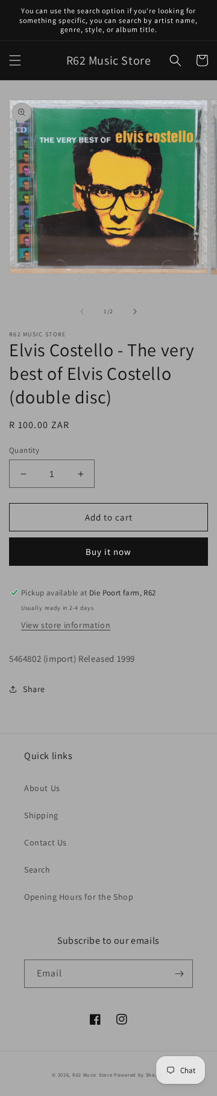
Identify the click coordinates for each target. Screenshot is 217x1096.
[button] (15, 60)
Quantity (24, 450)
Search (37, 869)
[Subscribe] (179, 974)
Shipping (41, 815)
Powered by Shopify (139, 1074)
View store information (65, 625)
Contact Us (45, 842)
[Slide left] (82, 311)
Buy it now (108, 551)
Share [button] (34, 689)
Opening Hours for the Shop (79, 896)
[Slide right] (135, 311)
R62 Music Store (92, 1074)
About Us (42, 788)
